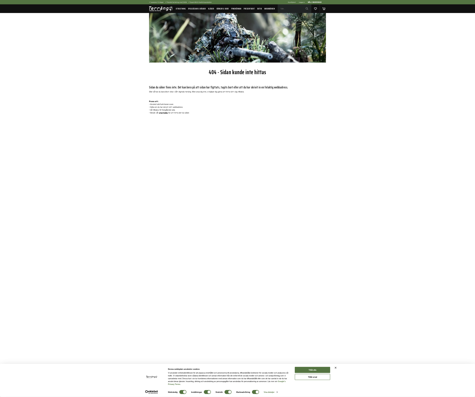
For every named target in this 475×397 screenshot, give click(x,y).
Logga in (302, 2)
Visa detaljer (269, 392)
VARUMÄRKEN (269, 8)
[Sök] (307, 8)
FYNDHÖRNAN (236, 8)
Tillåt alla (312, 370)
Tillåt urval (312, 377)
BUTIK (259, 8)
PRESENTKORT (249, 8)
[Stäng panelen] (335, 368)
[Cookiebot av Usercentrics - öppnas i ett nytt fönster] (151, 392)
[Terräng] (161, 8)
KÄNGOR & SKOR (223, 8)
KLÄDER (211, 8)
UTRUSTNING (181, 8)
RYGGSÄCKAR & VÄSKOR (197, 8)
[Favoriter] (315, 8)
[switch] (207, 392)
